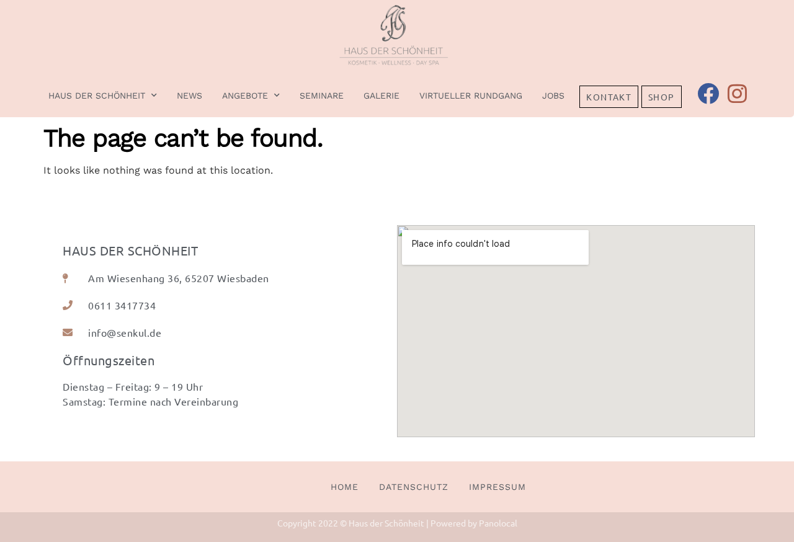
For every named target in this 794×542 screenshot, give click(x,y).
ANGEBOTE (245, 95)
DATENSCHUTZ (413, 487)
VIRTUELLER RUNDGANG (470, 95)
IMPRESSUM (497, 487)
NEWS (189, 95)
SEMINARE (322, 95)
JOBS (553, 95)
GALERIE (381, 95)
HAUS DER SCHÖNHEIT (96, 95)
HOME (345, 487)
